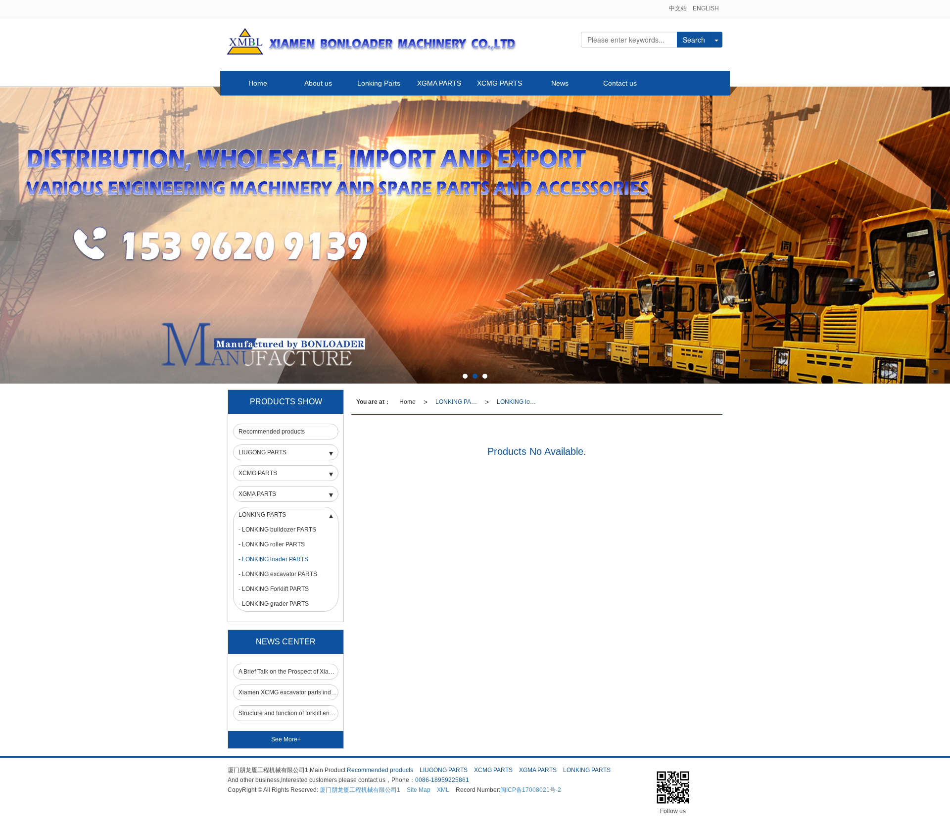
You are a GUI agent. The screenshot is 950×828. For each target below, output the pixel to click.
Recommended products (271, 431)
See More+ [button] (286, 739)
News (560, 83)
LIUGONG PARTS (262, 452)
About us (318, 83)
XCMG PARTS (499, 83)
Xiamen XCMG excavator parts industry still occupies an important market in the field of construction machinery (288, 692)
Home (257, 83)
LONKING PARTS (458, 401)
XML (443, 789)
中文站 (678, 8)
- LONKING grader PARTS (273, 603)
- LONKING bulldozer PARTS (277, 529)
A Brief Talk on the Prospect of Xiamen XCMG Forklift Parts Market (288, 671)
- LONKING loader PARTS (273, 559)
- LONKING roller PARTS (271, 544)
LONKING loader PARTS (519, 401)
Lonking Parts (378, 83)
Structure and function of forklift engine (288, 713)
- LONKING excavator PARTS (277, 574)
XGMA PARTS (439, 83)
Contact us (620, 83)
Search (694, 40)
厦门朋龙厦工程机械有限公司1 (360, 789)
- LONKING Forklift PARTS (273, 588)
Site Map (418, 789)
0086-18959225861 (442, 780)
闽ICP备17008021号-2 (530, 789)
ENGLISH (706, 8)
